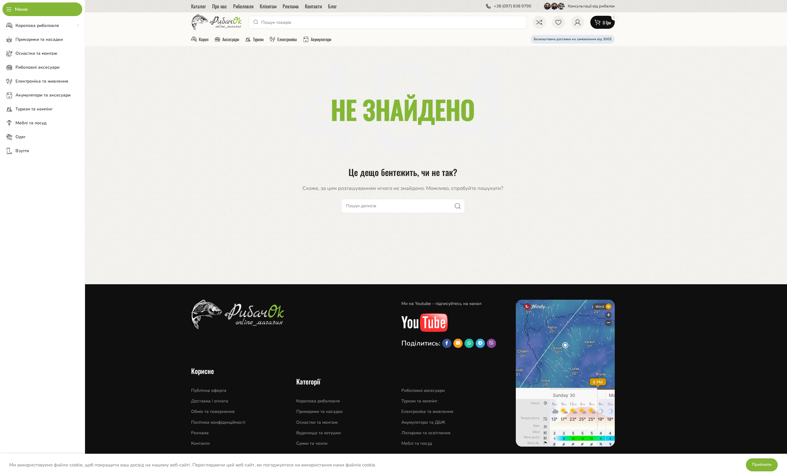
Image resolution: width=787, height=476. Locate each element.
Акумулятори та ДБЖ (423, 422)
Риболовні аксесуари (423, 390)
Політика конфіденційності (218, 422)
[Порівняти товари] (539, 22)
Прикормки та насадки (319, 411)
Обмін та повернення (213, 411)
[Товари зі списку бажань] (558, 22)
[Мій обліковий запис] (577, 22)
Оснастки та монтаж (317, 422)
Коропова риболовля (318, 401)
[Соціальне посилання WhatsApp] (469, 343)
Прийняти (762, 464)
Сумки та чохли (311, 443)
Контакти (200, 443)
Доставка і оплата (209, 401)
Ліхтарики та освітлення (426, 433)
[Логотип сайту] (217, 22)
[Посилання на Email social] (458, 343)
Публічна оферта (208, 390)
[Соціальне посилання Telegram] (480, 343)
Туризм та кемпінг (419, 401)
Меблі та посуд (416, 443)
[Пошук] (458, 206)
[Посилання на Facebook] (446, 343)
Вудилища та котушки (318, 433)
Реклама (200, 433)
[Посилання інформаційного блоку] (508, 6)
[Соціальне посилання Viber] (491, 343)
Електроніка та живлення (427, 411)
